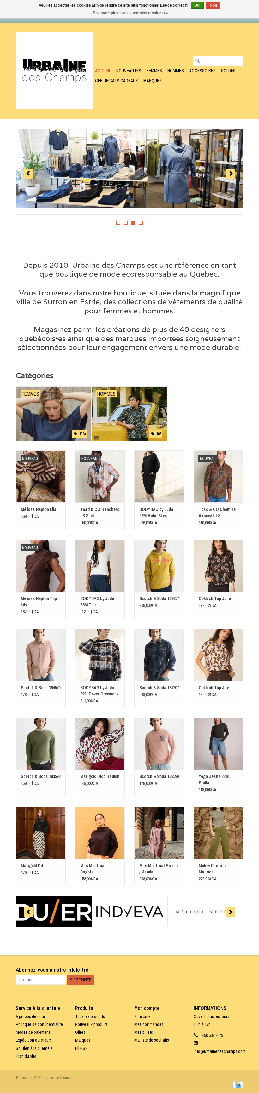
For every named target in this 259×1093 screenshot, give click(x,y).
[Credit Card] (236, 1084)
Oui (197, 5)
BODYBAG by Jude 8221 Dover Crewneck (99, 691)
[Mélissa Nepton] (205, 911)
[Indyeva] (129, 911)
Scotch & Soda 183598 (40, 776)
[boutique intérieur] (129, 168)
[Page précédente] (28, 174)
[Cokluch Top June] (219, 566)
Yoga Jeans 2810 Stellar (214, 780)
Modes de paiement (33, 1032)
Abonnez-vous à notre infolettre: (53, 969)
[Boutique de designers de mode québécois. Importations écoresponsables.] (54, 70)
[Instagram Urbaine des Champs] (238, 970)
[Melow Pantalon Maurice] (219, 833)
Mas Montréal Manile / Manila (158, 869)
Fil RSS (81, 1048)
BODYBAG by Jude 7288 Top (97, 602)
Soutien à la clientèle (34, 1048)
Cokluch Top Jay (214, 687)
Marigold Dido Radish (99, 776)
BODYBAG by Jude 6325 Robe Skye (156, 512)
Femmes (154, 70)
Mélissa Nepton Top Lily (39, 602)
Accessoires (202, 70)
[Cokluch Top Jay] (219, 655)
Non (213, 5)
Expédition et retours (34, 1040)
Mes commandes (148, 1024)
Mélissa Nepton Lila (39, 509)
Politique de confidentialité (39, 1024)
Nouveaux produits (91, 1024)
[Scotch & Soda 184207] (159, 655)
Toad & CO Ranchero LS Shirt (99, 512)
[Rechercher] (197, 61)
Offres (80, 1032)
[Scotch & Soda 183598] (41, 744)
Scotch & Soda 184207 (159, 687)
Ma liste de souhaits (151, 1040)
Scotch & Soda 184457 (159, 598)
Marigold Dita (33, 865)
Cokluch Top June (215, 598)
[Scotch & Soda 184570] (41, 655)
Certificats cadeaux (116, 80)
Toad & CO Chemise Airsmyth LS (217, 512)
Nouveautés (128, 70)
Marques (152, 80)
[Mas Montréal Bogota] (100, 833)
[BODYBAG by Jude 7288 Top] (100, 566)
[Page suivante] (230, 174)
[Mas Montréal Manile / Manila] (159, 833)
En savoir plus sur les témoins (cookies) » (130, 13)
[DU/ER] (54, 911)
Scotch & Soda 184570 (40, 687)
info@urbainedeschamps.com (219, 1051)
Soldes (228, 70)
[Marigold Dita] (41, 833)
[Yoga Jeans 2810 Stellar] (219, 744)
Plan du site (26, 1056)
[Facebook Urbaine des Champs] (227, 970)
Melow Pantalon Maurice (213, 869)
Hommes (175, 70)
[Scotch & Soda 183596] (159, 744)
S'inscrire (142, 1016)
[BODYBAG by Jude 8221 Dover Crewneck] (100, 655)
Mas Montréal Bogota (92, 869)
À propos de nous (31, 1016)
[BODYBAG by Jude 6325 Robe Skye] (159, 476)
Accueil (103, 70)
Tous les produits (90, 1016)
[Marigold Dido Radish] (100, 744)
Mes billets (143, 1032)
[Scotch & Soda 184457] (159, 566)
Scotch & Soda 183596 (159, 776)
